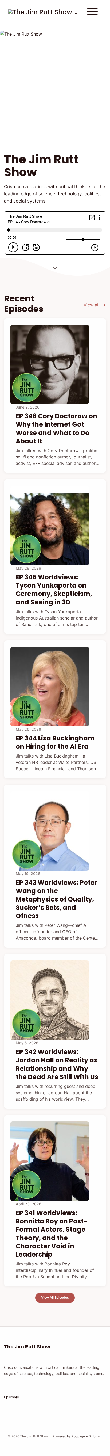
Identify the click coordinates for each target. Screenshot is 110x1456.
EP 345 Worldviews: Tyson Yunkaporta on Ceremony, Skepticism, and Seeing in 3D (54, 590)
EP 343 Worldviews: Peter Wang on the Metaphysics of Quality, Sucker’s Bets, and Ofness (56, 899)
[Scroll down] (55, 266)
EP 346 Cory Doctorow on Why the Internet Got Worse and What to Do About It (56, 428)
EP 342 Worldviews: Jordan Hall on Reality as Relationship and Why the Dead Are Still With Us (57, 1064)
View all (92, 305)
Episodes (11, 1397)
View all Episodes (55, 1297)
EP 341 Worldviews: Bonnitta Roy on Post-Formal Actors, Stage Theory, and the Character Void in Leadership (51, 1234)
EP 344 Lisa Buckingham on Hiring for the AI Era (55, 742)
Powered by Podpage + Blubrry (76, 1436)
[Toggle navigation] (92, 12)
